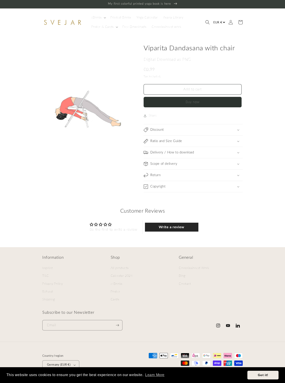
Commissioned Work (194, 268)
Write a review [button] (171, 227)
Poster (115, 291)
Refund (47, 291)
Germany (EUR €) (58, 364)
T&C (45, 275)
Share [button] (153, 115)
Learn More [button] (155, 375)
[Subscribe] (117, 325)
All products (120, 268)
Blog (182, 275)
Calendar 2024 (122, 275)
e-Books (116, 283)
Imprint (47, 268)
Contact (185, 283)
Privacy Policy (52, 283)
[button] (98, 17)
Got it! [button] (263, 375)
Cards (115, 299)
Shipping (48, 299)
